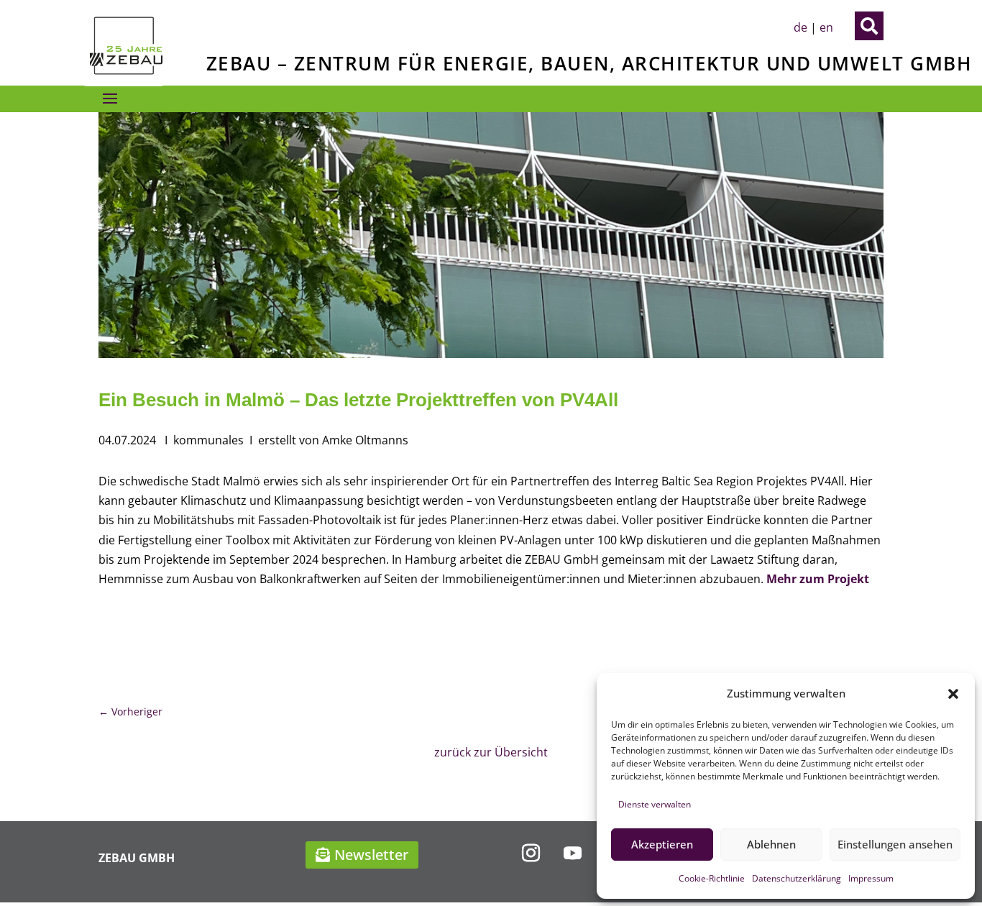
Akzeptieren (662, 844)
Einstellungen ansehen (895, 844)
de (800, 27)
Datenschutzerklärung (796, 878)
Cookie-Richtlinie (712, 878)
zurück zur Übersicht (491, 752)
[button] (953, 694)
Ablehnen (771, 844)
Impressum (871, 878)
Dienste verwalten (654, 804)
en (826, 27)
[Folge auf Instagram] (531, 853)
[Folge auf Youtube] (572, 853)
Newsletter (371, 854)
